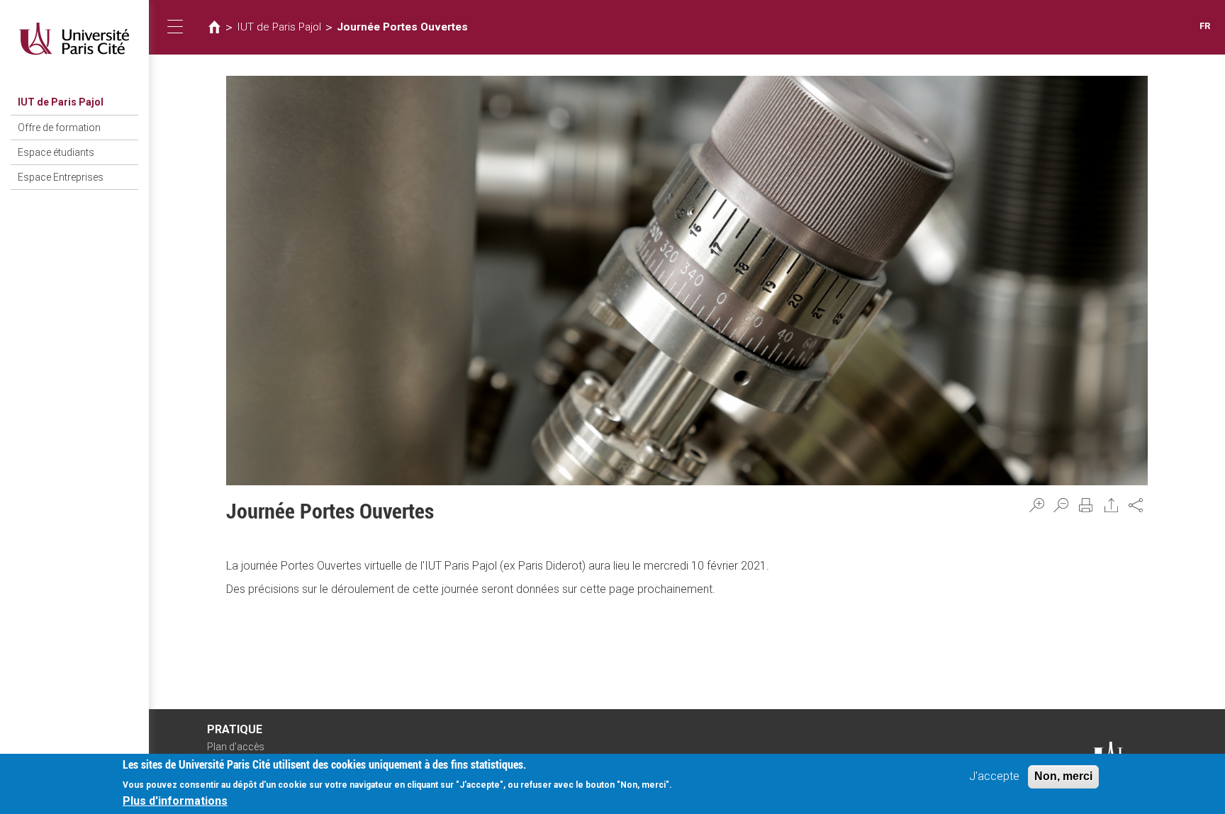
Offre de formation (59, 127)
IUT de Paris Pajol (61, 102)
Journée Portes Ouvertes (402, 27)
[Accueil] (74, 38)
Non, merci (1063, 776)
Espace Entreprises (61, 177)
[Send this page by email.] (1111, 505)
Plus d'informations (175, 800)
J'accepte (994, 776)
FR (1204, 26)
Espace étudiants (56, 152)
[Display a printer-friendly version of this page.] (1086, 505)
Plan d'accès (235, 746)
